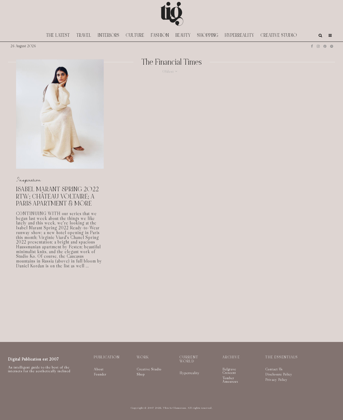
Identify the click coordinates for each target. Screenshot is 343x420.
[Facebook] (312, 46)
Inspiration (28, 180)
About (99, 369)
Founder (100, 374)
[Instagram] (318, 46)
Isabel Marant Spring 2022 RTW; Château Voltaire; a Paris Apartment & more (57, 196)
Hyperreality (239, 35)
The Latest (58, 35)
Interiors (109, 35)
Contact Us (274, 369)
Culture (135, 35)
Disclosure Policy (278, 374)
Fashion (160, 35)
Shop (141, 374)
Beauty (183, 35)
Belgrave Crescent (229, 371)
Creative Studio (279, 35)
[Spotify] (331, 46)
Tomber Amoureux (230, 380)
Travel (83, 35)
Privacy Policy (276, 379)
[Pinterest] (325, 46)
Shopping (207, 35)
